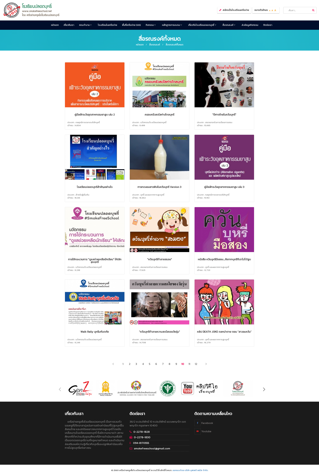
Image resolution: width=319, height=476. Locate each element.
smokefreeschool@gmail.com (152, 448)
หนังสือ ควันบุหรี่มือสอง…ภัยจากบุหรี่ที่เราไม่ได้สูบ (224, 259)
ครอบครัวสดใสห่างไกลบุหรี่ (159, 114)
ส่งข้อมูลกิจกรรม (250, 25)
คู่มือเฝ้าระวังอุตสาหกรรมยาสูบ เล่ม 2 (95, 114)
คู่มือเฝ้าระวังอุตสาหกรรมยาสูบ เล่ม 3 (224, 187)
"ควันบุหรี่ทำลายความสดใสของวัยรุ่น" (159, 332)
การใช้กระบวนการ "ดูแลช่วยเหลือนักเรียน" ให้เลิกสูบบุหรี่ (94, 260)
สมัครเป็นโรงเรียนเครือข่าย (236, 10)
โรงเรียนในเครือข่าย (107, 25)
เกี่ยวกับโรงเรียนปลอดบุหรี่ (201, 25)
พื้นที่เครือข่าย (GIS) (131, 25)
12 (196, 364)
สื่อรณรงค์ (228, 25)
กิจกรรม (150, 25)
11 (189, 364)
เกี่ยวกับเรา (69, 25)
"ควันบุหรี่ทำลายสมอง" (159, 259)
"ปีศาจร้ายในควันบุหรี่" (224, 114)
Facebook (207, 423)
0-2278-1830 (142, 437)
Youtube (206, 431)
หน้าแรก (55, 25)
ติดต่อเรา (267, 25)
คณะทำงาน (84, 25)
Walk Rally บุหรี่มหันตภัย (95, 332)
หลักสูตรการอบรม (171, 25)
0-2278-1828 (141, 432)
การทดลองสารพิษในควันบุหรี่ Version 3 (159, 187)
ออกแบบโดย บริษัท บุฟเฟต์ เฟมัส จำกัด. (190, 470)
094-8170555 (140, 443)
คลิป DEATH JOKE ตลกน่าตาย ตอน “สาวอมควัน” (224, 332)
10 (182, 364)
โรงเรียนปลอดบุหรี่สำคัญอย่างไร (94, 187)
